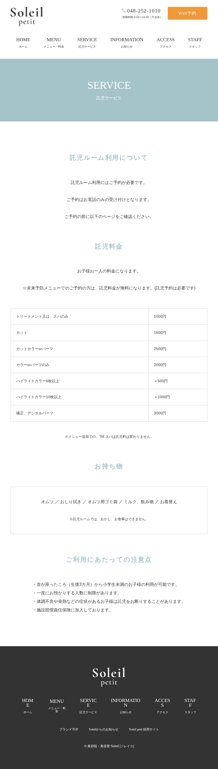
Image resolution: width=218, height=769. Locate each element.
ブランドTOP (68, 729)
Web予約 (187, 13)
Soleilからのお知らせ (103, 729)
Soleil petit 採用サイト (144, 729)
